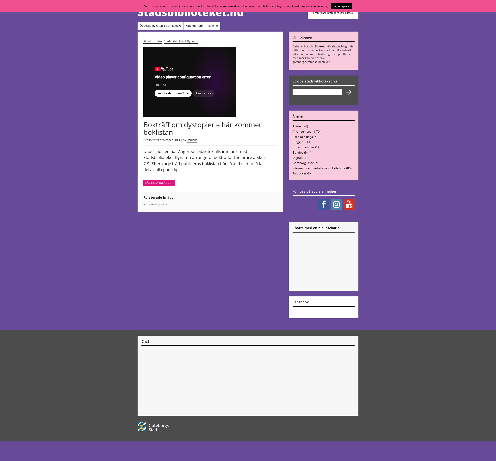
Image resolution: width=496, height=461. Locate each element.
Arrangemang (302, 131)
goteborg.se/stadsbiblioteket (311, 62)
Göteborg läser (303, 163)
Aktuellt (298, 126)
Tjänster (213, 25)
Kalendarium (194, 25)
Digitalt (298, 158)
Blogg (297, 142)
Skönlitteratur (152, 41)
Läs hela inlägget (159, 183)
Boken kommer (303, 147)
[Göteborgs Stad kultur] (163, 427)
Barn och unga (303, 137)
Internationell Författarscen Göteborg (319, 168)
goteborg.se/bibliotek (340, 13)
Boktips (298, 152)
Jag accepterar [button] (341, 6)
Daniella (192, 140)
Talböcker (299, 173)
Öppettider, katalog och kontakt (160, 25)
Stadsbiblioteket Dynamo (181, 41)
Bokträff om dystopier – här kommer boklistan (202, 128)
